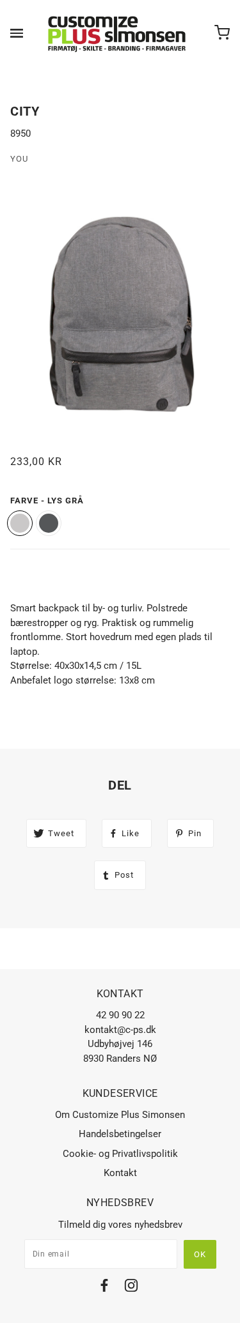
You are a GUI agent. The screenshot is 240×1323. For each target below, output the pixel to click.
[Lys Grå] (19, 523)
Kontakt (120, 1173)
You (19, 159)
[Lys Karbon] (48, 523)
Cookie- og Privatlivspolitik (120, 1153)
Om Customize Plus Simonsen (120, 1114)
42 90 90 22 (120, 1015)
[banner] (117, 33)
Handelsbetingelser (120, 1134)
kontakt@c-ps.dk (120, 1030)
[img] (104, 1287)
